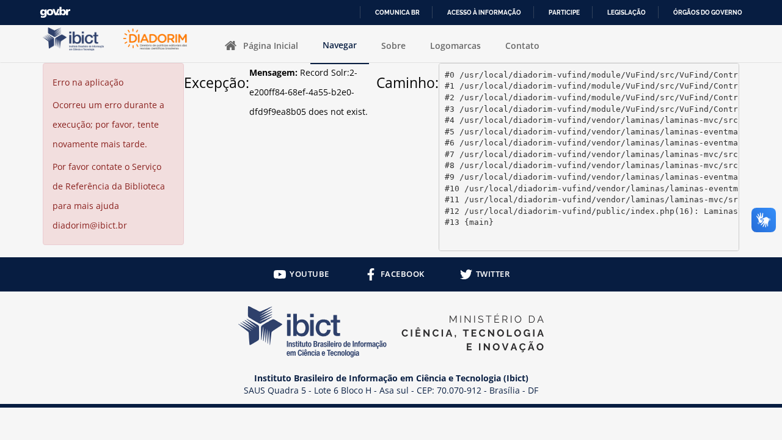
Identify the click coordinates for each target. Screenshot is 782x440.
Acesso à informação (484, 12)
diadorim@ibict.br (90, 225)
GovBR (55, 12)
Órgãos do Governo (707, 12)
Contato (522, 45)
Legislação (626, 12)
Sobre (393, 45)
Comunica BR (397, 12)
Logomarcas (455, 45)
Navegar (340, 45)
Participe (564, 12)
